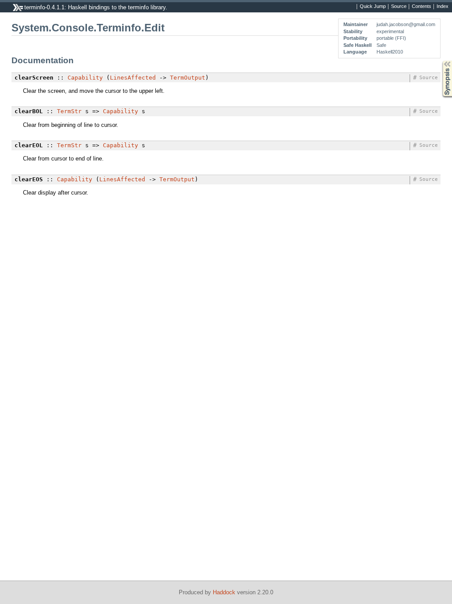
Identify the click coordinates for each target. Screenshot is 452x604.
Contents (421, 6)
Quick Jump (373, 6)
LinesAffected (133, 77)
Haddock (224, 592)
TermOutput (187, 77)
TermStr (69, 111)
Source (399, 6)
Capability (85, 77)
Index (442, 6)
